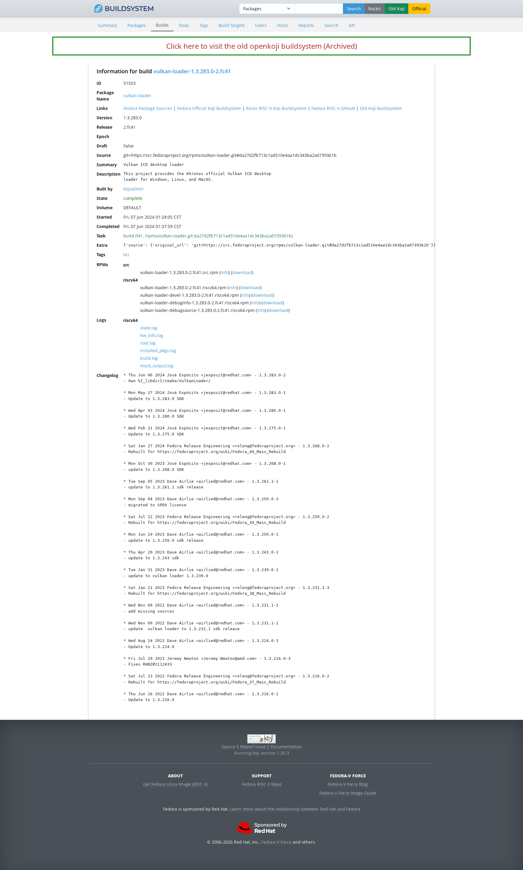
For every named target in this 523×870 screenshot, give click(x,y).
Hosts (282, 25)
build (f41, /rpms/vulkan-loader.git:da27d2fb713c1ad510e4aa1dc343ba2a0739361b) (208, 236)
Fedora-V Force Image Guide (347, 793)
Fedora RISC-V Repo (261, 784)
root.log (148, 343)
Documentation (286, 746)
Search (331, 25)
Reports (306, 25)
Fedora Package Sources (147, 108)
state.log (148, 328)
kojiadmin (133, 189)
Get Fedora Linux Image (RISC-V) (175, 784)
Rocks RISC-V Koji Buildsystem (276, 108)
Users (261, 25)
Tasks (184, 25)
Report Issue (253, 746)
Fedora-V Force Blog (348, 784)
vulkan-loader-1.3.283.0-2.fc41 (192, 71)
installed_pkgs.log (158, 350)
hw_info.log (151, 335)
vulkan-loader (137, 95)
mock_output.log (156, 366)
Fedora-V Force (276, 842)
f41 (126, 255)
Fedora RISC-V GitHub (333, 108)
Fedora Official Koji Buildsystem (209, 108)
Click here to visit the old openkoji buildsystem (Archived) (261, 46)
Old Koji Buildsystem (381, 108)
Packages (136, 25)
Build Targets (232, 25)
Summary (107, 25)
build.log (149, 358)
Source (228, 746)
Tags (203, 25)
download (242, 272)
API (352, 25)
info (225, 272)
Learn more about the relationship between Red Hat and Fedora (295, 809)
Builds (162, 25)
